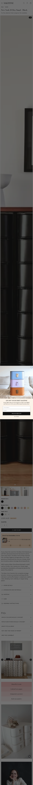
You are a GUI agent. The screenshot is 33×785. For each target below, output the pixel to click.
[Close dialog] (32, 367)
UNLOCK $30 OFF (16, 413)
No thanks (16, 416)
